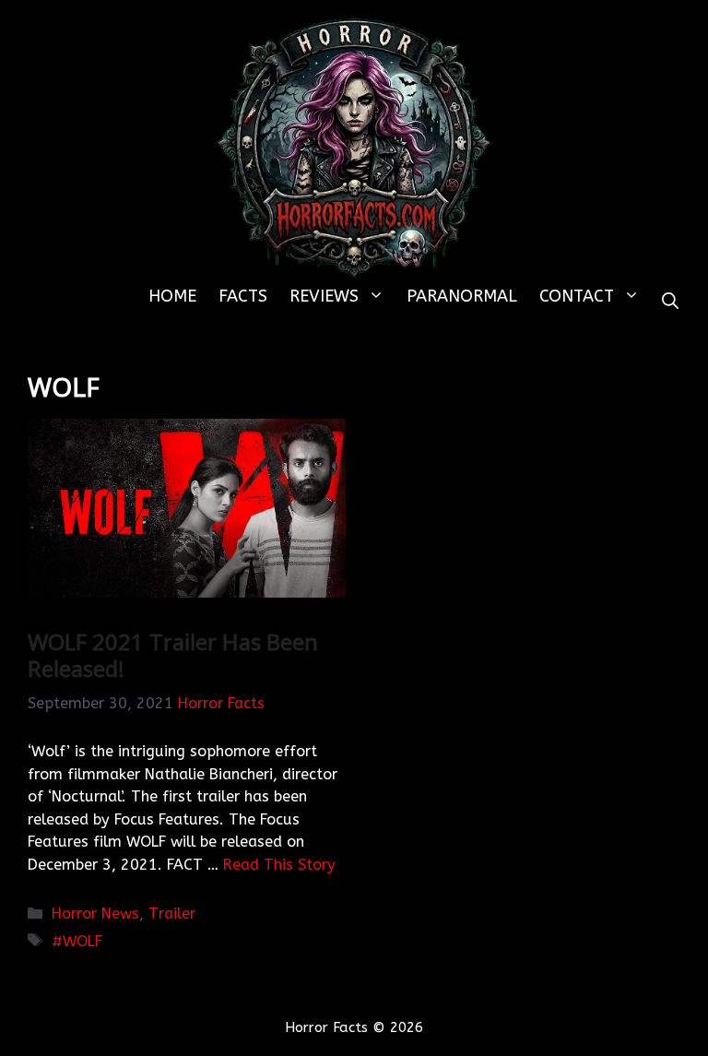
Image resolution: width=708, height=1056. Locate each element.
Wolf (82, 941)
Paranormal (462, 296)
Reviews (324, 296)
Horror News (95, 913)
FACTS (242, 296)
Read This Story (279, 864)
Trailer (171, 913)
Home (172, 296)
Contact (576, 296)
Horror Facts (221, 703)
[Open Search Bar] (670, 302)
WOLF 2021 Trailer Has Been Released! (173, 654)
